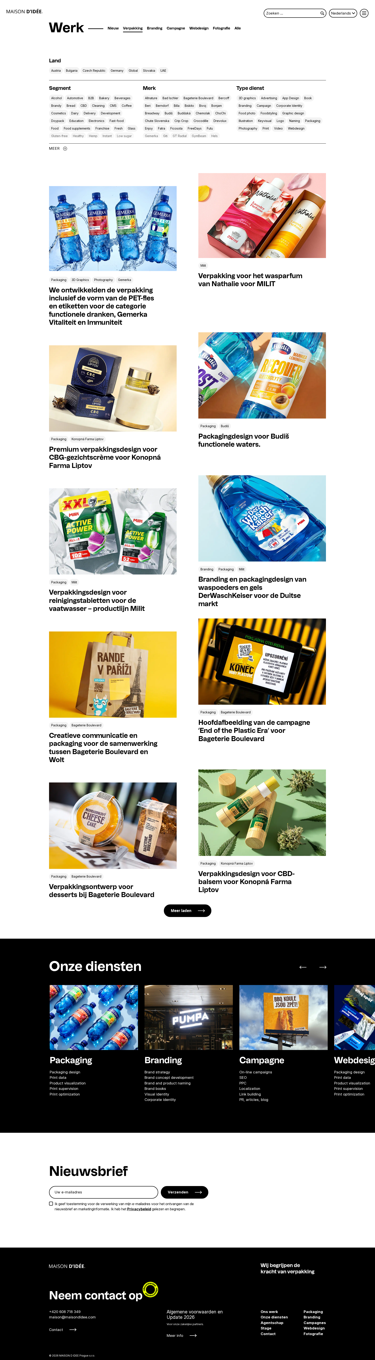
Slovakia (149, 70)
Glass (131, 128)
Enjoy (149, 128)
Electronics (96, 121)
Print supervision (64, 1088)
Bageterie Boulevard (198, 98)
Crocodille (201, 121)
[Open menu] (364, 13)
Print (266, 128)
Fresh (119, 128)
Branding (154, 28)
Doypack (57, 121)
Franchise (102, 128)
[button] (305, 967)
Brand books (155, 1088)
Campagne (176, 28)
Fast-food (117, 121)
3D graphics (247, 98)
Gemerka (151, 136)
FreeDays (195, 128)
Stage (266, 1328)
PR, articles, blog (253, 1099)
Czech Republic (94, 70)
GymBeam (199, 136)
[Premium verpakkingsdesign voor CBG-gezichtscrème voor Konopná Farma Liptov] (113, 388)
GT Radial (180, 136)
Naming (294, 121)
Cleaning (98, 105)
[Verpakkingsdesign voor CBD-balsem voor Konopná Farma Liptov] (262, 812)
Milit (203, 265)
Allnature (151, 98)
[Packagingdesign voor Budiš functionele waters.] (262, 375)
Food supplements (77, 128)
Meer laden (181, 910)
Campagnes (308, 1323)
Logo (280, 121)
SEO (243, 1077)
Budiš (169, 113)
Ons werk (269, 1312)
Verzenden (178, 1192)
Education (76, 121)
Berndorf (162, 105)
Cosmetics (58, 113)
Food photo (247, 113)
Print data (58, 1077)
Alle (238, 28)
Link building (250, 1094)
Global (133, 70)
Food (55, 128)
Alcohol (56, 98)
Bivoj (202, 105)
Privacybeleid (139, 1209)
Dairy (75, 113)
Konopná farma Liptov (88, 439)
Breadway (152, 113)
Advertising (269, 98)
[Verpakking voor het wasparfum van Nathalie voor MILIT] (262, 215)
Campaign (264, 105)
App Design (290, 98)
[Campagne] (283, 1017)
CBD (84, 105)
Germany (117, 70)
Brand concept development (169, 1077)
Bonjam (216, 105)
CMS (113, 105)
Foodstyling (269, 113)
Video (278, 128)
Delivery (90, 113)
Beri (148, 105)
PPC (242, 1083)
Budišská (184, 113)
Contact (56, 1330)
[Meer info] (195, 1323)
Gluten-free (59, 136)
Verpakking (133, 28)
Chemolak (203, 113)
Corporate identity (160, 1099)
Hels (214, 136)
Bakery (104, 98)
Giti (165, 136)
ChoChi (220, 113)
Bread (71, 105)
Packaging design (65, 1072)
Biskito (189, 105)
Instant (107, 136)
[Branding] (189, 1017)
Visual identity (157, 1094)
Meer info (175, 1335)
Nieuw (113, 28)
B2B (91, 98)
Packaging (312, 121)
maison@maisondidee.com (72, 1317)
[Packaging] (94, 1017)
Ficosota (176, 128)
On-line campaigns (255, 1072)
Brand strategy (157, 1072)
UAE (163, 70)
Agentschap (272, 1323)
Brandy (56, 105)
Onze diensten (274, 1317)
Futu (210, 128)
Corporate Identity (289, 105)
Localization (249, 1088)
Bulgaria (71, 70)
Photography (248, 128)
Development (110, 113)
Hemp (93, 136)
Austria (56, 70)
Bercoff (224, 98)
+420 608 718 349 (65, 1312)
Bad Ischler (170, 98)
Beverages (122, 98)
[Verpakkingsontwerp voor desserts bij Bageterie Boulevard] (113, 825)
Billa (176, 105)
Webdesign (199, 28)
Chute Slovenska (157, 121)
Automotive (75, 98)
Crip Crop (181, 121)
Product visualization (68, 1083)
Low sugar (124, 136)
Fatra (161, 128)
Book (308, 98)
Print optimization (65, 1094)
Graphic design (293, 113)
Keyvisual (264, 121)
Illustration (246, 121)
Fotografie (221, 28)
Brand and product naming (168, 1083)
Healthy (78, 136)
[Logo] (25, 11)
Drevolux (220, 121)
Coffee (127, 105)
